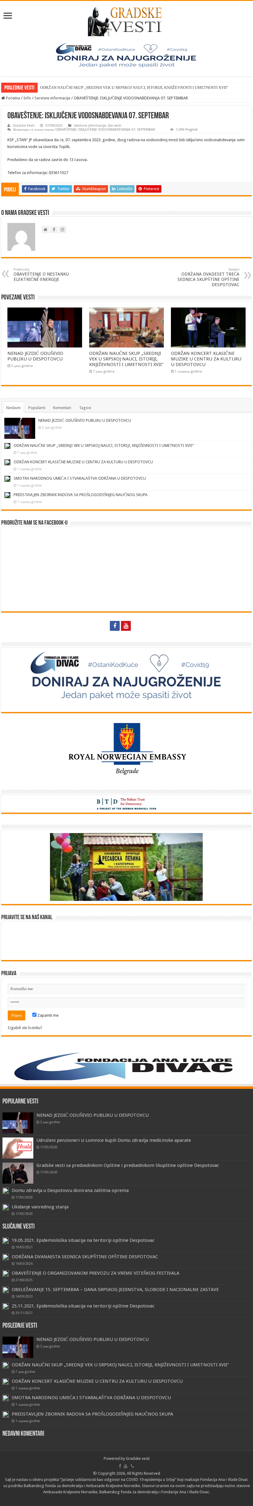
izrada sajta (138, 1498)
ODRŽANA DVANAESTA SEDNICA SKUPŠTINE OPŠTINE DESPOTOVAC (85, 1256)
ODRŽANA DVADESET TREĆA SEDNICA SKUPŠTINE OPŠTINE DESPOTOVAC (208, 277)
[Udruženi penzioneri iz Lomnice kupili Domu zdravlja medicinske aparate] (17, 1148)
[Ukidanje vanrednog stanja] (5, 1207)
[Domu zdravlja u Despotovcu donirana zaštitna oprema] (5, 1191)
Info (27, 98)
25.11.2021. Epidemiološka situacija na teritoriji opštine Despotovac (83, 1306)
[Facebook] (115, 626)
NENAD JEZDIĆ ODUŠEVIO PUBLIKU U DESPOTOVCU (35, 356)
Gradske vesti (138, 1458)
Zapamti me (47, 1015)
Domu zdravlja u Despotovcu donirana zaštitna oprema (70, 1190)
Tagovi (85, 407)
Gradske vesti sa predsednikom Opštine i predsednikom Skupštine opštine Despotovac (127, 1165)
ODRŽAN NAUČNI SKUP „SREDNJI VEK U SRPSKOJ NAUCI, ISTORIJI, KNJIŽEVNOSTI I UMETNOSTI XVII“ (134, 87)
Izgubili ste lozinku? (25, 1027)
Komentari (62, 407)
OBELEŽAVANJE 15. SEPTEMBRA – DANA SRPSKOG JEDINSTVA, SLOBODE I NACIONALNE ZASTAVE (115, 1289)
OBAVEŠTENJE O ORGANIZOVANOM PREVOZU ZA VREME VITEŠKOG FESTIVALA (95, 1273)
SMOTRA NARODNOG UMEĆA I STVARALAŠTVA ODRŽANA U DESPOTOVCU (80, 478)
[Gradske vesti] (126, 20)
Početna (12, 98)
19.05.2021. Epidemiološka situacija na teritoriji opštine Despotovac (83, 1240)
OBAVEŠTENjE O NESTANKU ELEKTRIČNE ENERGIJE (41, 275)
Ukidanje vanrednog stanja (40, 1207)
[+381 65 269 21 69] (138, 626)
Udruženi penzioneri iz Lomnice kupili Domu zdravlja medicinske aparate (113, 1140)
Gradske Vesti (24, 126)
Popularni (36, 407)
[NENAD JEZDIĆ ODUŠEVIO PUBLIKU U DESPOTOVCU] (17, 1122)
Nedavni (13, 407)
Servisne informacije (52, 98)
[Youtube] (126, 626)
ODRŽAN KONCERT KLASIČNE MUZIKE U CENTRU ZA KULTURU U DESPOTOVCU (206, 359)
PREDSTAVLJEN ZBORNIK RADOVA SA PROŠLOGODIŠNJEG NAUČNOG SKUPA (80, 494)
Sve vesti (114, 126)
